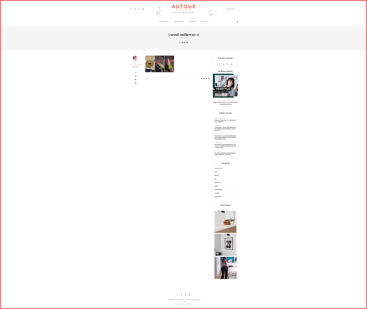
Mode (216, 186)
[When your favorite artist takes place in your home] (225, 245)
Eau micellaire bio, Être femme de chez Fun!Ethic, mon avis (225, 153)
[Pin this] (187, 42)
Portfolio (179, 21)
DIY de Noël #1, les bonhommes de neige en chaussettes (225, 103)
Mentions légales (193, 299)
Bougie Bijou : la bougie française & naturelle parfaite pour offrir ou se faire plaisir (225, 137)
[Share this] (180, 42)
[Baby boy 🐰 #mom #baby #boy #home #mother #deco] (225, 222)
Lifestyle (217, 182)
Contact (204, 21)
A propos (192, 21)
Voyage (216, 193)
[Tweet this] (182, 42)
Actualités (163, 21)
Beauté (216, 175)
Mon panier (230, 9)
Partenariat (218, 189)
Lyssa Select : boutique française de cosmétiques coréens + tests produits (225, 129)
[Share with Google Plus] (185, 42)
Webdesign (217, 196)
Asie (215, 172)
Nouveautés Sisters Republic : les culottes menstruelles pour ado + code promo (225, 146)
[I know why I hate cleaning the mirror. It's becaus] (225, 268)
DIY (225, 100)
